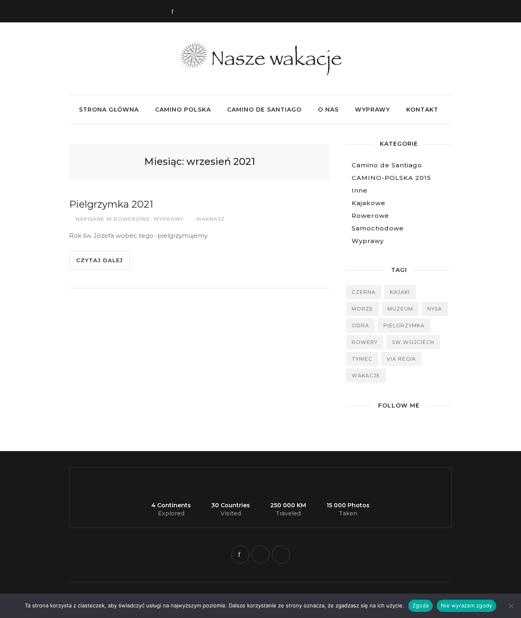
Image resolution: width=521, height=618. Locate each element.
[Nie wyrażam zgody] (511, 606)
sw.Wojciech (413, 342)
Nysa (434, 309)
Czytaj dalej (99, 260)
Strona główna (109, 109)
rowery (365, 342)
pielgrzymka (404, 325)
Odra (360, 325)
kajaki (400, 292)
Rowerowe (132, 219)
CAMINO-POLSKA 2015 (391, 178)
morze (362, 309)
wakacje (366, 376)
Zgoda (420, 605)
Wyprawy (372, 109)
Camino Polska (183, 109)
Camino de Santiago (264, 109)
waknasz (210, 219)
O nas (328, 109)
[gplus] (281, 554)
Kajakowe (368, 203)
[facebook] (240, 554)
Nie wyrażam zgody (466, 605)
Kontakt (422, 109)
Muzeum (400, 309)
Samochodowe (378, 228)
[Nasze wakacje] (261, 73)
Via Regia (401, 359)
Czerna (364, 292)
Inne (360, 190)
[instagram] (260, 554)
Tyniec (362, 359)
